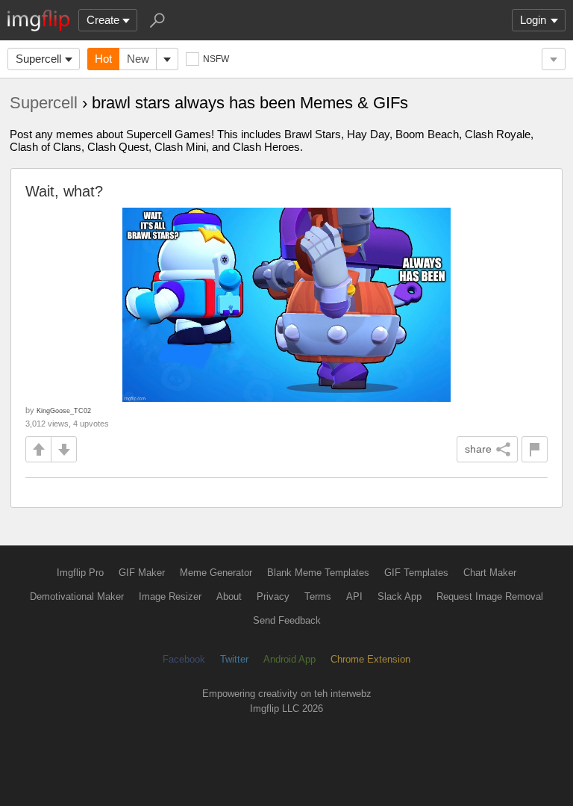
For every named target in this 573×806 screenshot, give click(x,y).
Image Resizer (170, 596)
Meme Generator (216, 572)
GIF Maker (142, 572)
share (478, 449)
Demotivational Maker (77, 596)
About (229, 596)
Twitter (234, 659)
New (138, 58)
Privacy (273, 596)
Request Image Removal (489, 596)
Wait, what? (64, 191)
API (354, 596)
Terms (317, 596)
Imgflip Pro (80, 572)
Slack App (400, 596)
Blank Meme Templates (318, 572)
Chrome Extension (370, 659)
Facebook (184, 659)
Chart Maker (489, 572)
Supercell (38, 58)
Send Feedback (287, 620)
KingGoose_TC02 (64, 410)
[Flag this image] (535, 449)
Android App (289, 659)
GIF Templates (416, 572)
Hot (103, 58)
